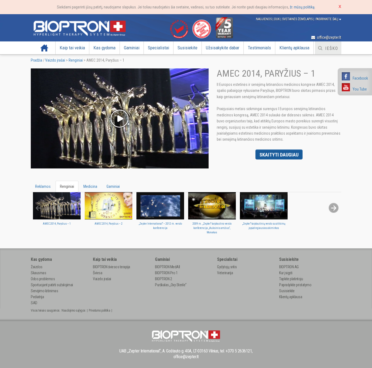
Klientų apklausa (294, 47)
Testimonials (259, 47)
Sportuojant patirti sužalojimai (52, 285)
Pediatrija (37, 297)
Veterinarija (225, 273)
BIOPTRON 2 (163, 279)
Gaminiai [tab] (113, 186)
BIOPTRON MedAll (167, 267)
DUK (277, 19)
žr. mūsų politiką (302, 7)
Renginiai (76, 60)
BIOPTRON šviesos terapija (111, 267)
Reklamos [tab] (43, 186)
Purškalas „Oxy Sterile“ (171, 285)
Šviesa (97, 273)
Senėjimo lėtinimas (44, 291)
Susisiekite (187, 47)
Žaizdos (36, 267)
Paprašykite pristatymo (295, 285)
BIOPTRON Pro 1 (166, 273)
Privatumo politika (99, 310)
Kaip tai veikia (72, 47)
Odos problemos (43, 279)
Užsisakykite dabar (222, 47)
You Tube (360, 89)
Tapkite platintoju (291, 279)
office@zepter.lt (328, 37)
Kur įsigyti (285, 273)
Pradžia (44, 47)
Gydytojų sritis (227, 267)
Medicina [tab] (90, 186)
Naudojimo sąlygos (74, 310)
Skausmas (38, 273)
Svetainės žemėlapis (297, 19)
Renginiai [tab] (67, 186)
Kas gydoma (104, 47)
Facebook (360, 78)
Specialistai (158, 47)
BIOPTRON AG (289, 267)
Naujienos (264, 19)
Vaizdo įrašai (55, 60)
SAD (34, 303)
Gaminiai (131, 47)
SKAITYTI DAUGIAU (279, 155)
